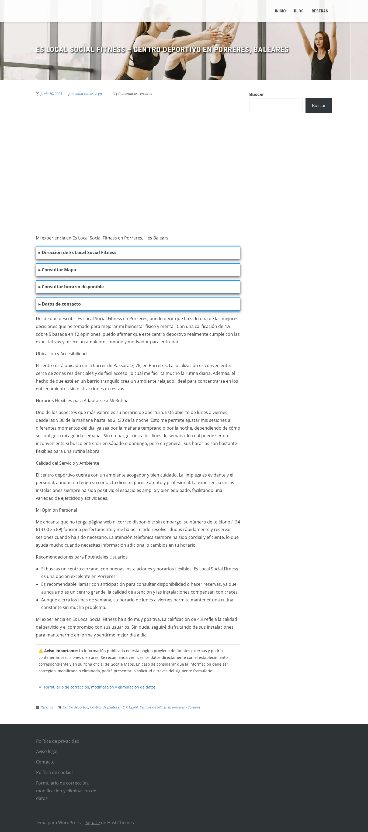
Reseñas (47, 707)
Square (92, 823)
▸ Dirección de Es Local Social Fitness (77, 252)
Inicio (280, 11)
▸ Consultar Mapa (57, 270)
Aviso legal (46, 751)
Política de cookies (55, 772)
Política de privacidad (57, 741)
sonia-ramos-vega (88, 93)
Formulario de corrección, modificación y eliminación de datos (100, 687)
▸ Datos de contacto (60, 304)
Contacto (45, 762)
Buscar (256, 94)
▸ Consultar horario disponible (71, 287)
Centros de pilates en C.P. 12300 (114, 707)
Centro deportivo (75, 707)
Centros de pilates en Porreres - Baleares (170, 707)
